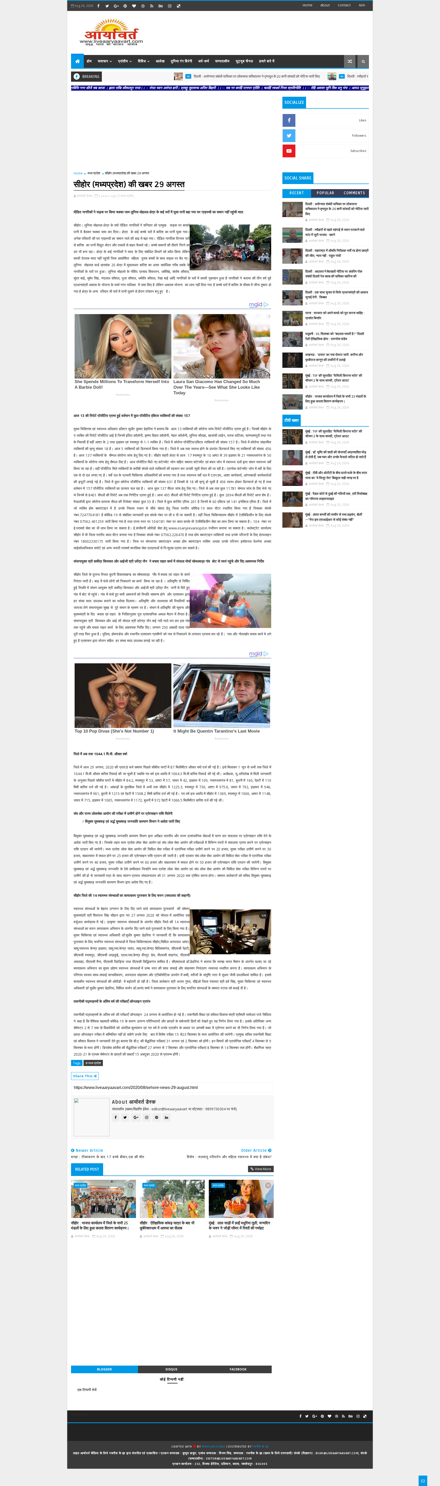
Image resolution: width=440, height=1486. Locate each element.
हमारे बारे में (266, 61)
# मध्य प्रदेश (93, 1063)
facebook (238, 1369)
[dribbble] (143, 6)
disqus (171, 1369)
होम (89, 61)
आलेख (160, 61)
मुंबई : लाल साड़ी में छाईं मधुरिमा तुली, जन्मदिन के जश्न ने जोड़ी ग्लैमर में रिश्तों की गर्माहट (239, 1225)
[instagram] (169, 6)
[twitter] (107, 6)
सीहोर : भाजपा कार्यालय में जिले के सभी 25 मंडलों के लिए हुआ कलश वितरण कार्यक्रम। (100, 1225)
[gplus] (116, 6)
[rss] (152, 6)
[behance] (160, 6)
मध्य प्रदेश (94, 173)
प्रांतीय (123, 61)
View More (263, 1169)
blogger (104, 1369)
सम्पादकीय (222, 61)
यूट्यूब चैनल (244, 61)
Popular (326, 193)
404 (362, 5)
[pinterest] (125, 6)
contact (344, 5)
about (325, 5)
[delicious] (178, 6)
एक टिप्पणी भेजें (87, 1389)
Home (307, 5)
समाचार (103, 61)
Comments (354, 193)
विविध (142, 61)
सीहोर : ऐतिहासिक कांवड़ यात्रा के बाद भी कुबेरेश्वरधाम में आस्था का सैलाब (167, 1225)
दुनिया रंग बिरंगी (181, 61)
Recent (297, 193)
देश (114, 76)
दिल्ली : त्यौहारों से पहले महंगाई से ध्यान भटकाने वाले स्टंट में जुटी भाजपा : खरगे (320, 76)
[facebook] (98, 6)
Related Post (87, 1169)
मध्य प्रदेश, (127, 195)
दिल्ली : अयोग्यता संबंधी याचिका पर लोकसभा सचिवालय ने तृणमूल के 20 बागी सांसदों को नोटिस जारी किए (183, 76)
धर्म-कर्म (203, 61)
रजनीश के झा (260, 1447)
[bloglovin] (134, 6)
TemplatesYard (213, 1447)
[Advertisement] (275, 30)
